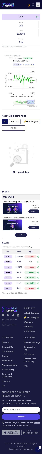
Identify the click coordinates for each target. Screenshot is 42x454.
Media (13, 128)
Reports (15, 122)
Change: (21, 39)
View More (21, 235)
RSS (3, 386)
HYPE (8, 272)
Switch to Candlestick (12, 55)
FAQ (26, 366)
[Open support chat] (37, 449)
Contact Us (7, 347)
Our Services (8, 352)
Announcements (9, 365)
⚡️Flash (31, 122)
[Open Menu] (38, 4)
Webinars (28, 322)
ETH (8, 267)
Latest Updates (31, 313)
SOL (8, 283)
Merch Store (7, 361)
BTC (8, 256)
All (5, 122)
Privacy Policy (8, 370)
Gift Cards (29, 354)
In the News (29, 331)
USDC (8, 288)
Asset (21, 23)
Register (34, 211)
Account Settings (32, 343)
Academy (28, 327)
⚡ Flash (31, 318)
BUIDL (8, 262)
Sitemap (6, 381)
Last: (21, 31)
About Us (6, 343)
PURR (8, 278)
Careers (5, 356)
